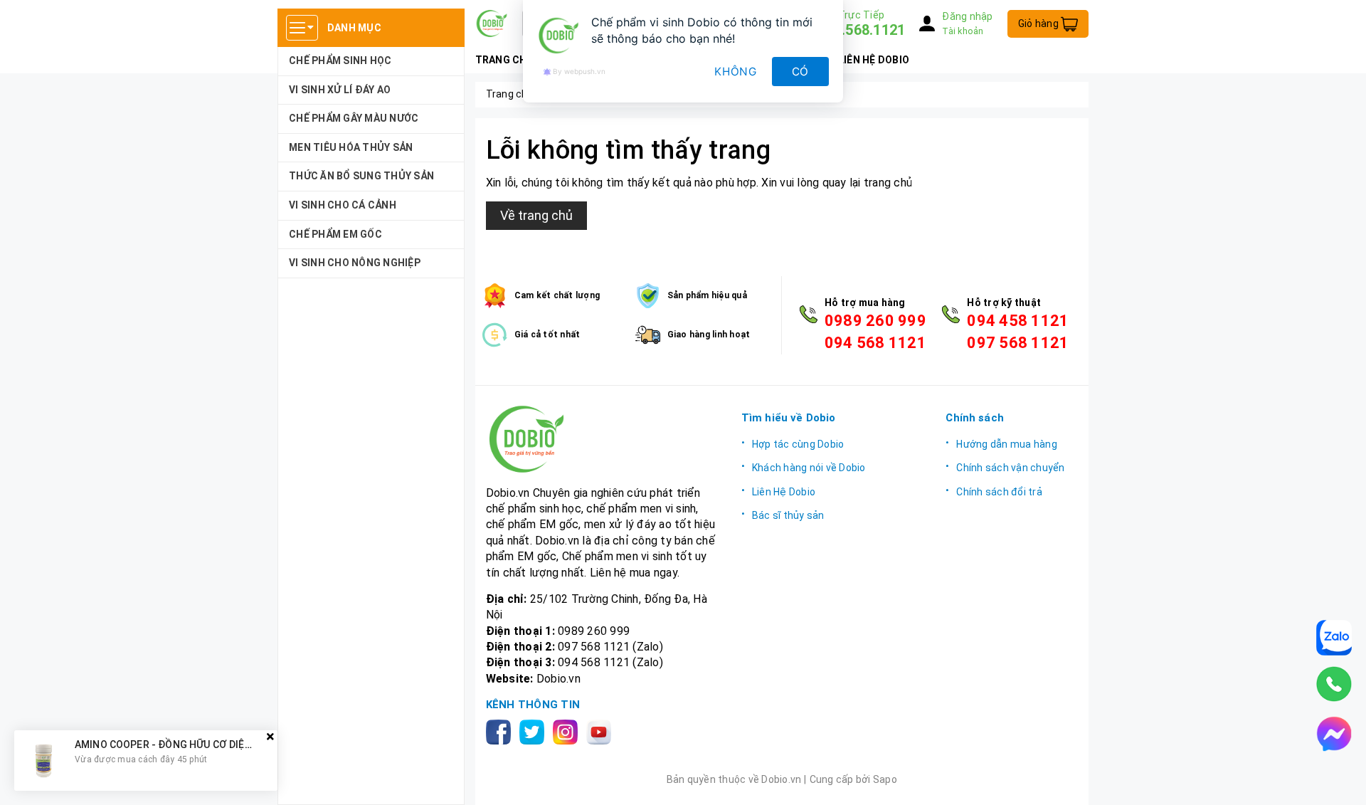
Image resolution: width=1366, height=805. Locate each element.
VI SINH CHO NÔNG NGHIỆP (354, 262)
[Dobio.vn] (603, 439)
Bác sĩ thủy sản (788, 515)
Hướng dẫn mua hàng (1006, 444)
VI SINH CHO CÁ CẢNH (342, 205)
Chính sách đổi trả (999, 492)
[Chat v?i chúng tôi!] (1334, 734)
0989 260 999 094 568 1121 (875, 332)
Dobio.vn (558, 678)
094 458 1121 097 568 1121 (1018, 332)
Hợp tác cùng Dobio (798, 444)
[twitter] (534, 731)
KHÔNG (735, 71)
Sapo (885, 779)
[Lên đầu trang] (1341, 780)
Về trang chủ (536, 215)
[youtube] (601, 731)
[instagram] (568, 731)
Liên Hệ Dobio (783, 492)
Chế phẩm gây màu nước (353, 118)
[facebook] (501, 731)
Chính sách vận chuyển (1010, 467)
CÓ (801, 71)
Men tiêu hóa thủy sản (351, 147)
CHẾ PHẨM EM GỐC (335, 234)
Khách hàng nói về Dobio (809, 467)
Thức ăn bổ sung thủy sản (361, 175)
